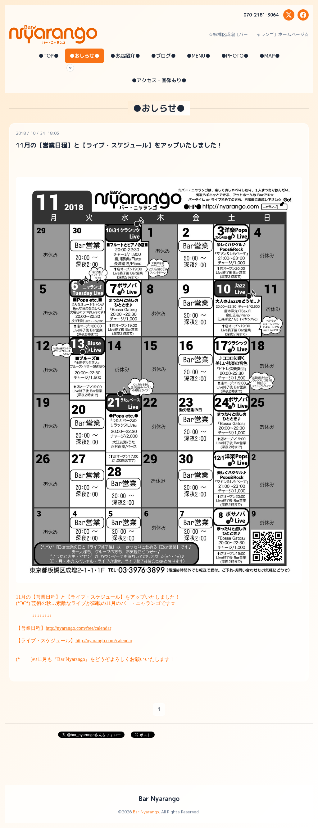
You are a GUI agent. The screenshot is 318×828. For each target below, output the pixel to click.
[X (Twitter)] (288, 15)
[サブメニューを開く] (70, 68)
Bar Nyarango (159, 798)
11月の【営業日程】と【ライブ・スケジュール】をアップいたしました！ (119, 145)
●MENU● (198, 55)
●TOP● (49, 55)
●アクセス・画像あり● (159, 80)
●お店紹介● (125, 55)
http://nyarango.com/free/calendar (78, 628)
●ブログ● (163, 55)
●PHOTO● (234, 55)
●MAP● (269, 55)
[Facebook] (303, 15)
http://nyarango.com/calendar (103, 640)
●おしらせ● (84, 55)
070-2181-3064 (261, 15)
